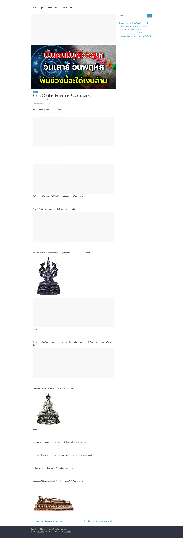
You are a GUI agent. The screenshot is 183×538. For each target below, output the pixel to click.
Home (35, 8)
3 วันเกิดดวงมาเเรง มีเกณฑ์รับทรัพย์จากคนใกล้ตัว (135, 23)
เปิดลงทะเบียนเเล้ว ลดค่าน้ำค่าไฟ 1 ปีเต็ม (132, 33)
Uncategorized (68, 8)
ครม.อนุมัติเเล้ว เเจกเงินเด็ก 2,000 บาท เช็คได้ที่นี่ (135, 36)
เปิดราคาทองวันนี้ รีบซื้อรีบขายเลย (130, 30)
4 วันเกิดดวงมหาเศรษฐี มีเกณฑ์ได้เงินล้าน (132, 26)
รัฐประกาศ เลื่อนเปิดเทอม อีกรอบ (47, 521)
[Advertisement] (73, 29)
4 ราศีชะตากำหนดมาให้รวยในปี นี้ (99, 521)
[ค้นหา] (149, 16)
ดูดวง (42, 8)
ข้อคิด (50, 8)
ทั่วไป (57, 8)
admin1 (51, 99)
